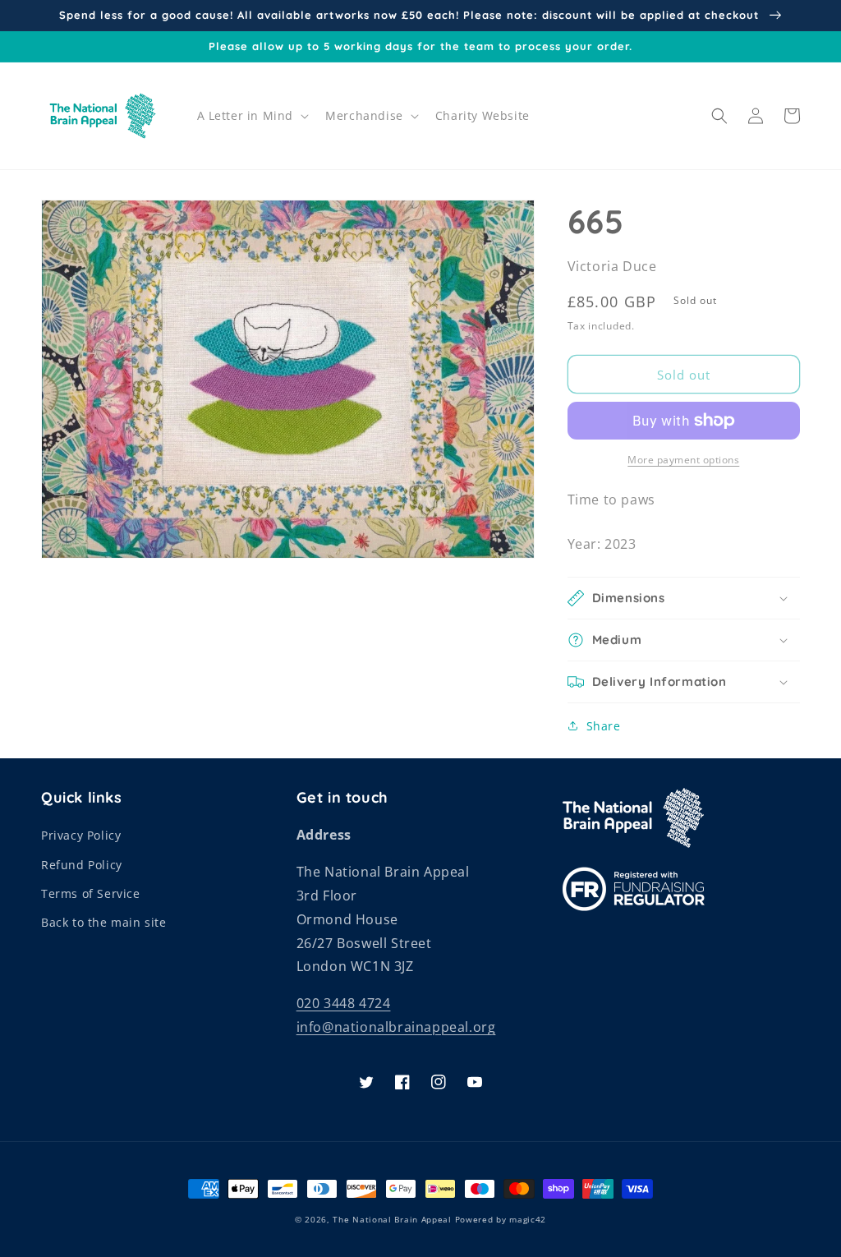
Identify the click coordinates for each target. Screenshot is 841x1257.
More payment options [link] (683, 460)
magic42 (527, 1219)
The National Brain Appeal (392, 1219)
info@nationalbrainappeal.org (396, 1027)
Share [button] (603, 726)
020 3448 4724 (343, 1003)
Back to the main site (104, 922)
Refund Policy (81, 865)
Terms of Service (90, 893)
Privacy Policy (81, 835)
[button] (251, 116)
